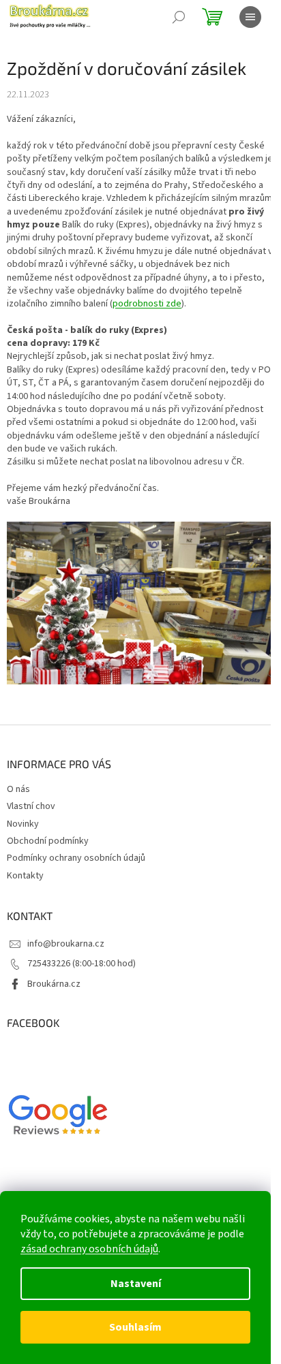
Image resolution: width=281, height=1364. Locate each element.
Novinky (23, 824)
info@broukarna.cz (65, 944)
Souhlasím (135, 1327)
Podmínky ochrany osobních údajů (76, 858)
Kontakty (25, 876)
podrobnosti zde (147, 304)
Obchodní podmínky (48, 841)
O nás (18, 789)
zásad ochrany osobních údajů (89, 1248)
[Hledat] (178, 17)
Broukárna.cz (53, 984)
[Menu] (250, 17)
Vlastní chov (31, 806)
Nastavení (135, 1283)
